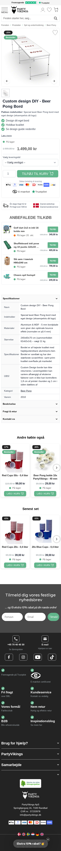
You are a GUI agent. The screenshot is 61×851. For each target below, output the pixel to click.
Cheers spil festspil (24, 275)
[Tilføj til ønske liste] (55, 32)
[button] (30, 743)
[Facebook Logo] (9, 657)
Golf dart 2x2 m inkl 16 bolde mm (26, 229)
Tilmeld (53, 617)
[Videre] (54, 81)
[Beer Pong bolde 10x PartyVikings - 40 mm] (45, 458)
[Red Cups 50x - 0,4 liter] (15, 458)
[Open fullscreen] (30, 57)
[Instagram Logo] (23, 657)
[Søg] (56, 18)
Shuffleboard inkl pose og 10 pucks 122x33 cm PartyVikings (27, 245)
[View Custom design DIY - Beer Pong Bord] (5, 93)
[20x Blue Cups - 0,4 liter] (45, 529)
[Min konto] (43, 10)
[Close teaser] (48, 839)
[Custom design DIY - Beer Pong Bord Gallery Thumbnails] (5, 93)
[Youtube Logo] (38, 657)
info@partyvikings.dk (30, 815)
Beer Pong (26, 390)
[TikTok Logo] (52, 657)
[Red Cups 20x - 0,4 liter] (15, 529)
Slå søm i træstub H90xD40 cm (23, 261)
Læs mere (6, 135)
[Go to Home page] (19, 9)
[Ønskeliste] (49, 10)
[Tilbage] (7, 81)
